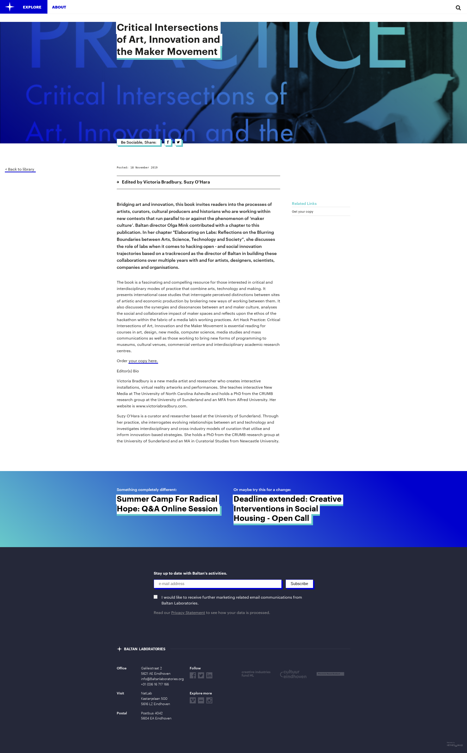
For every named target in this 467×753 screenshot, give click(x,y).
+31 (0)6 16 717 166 (155, 684)
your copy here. (143, 360)
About (59, 7)
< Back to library (19, 169)
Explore (32, 7)
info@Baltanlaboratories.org (162, 679)
